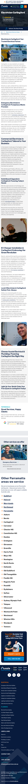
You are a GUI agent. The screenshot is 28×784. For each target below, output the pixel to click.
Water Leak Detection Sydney (8, 722)
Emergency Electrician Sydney (8, 685)
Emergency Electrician (10, 462)
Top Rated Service (8, 19)
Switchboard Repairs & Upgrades (8, 688)
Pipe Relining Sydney (6, 720)
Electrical (5, 682)
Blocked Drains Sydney (6, 710)
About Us (3, 734)
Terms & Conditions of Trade (7, 750)
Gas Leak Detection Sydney (7, 725)
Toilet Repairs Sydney (6, 717)
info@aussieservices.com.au (9, 764)
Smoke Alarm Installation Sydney (8, 690)
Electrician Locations (6, 737)
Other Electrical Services (7, 703)
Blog (2, 744)
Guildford (7, 496)
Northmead (8, 507)
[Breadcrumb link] (1, 32)
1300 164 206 (5, 759)
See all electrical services (14, 468)
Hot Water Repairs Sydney (7, 712)
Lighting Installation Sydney (7, 701)
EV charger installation (17, 270)
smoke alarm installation (9, 300)
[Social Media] (9, 675)
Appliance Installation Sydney (8, 695)
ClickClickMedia (14, 781)
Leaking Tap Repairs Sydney (7, 715)
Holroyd (7, 500)
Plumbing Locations (5, 739)
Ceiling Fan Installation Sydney (8, 698)
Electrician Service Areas (13, 32)
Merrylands (8, 503)
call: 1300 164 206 (14, 659)
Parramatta (8, 511)
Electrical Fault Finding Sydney (8, 693)
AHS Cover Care (5, 742)
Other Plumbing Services (6, 728)
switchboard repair (10, 201)
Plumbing (4, 707)
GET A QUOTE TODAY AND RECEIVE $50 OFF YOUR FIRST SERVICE (14, 2)
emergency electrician (18, 115)
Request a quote (14, 654)
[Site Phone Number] (22, 6)
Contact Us (3, 747)
